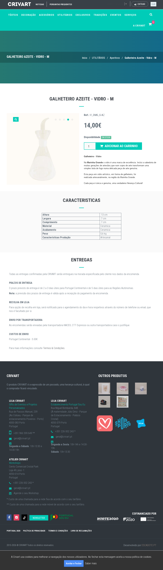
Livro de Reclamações (81, 531)
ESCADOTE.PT (149, 545)
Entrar (141, 4)
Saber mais (91, 563)
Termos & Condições (53, 348)
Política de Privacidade (34, 531)
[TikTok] (24, 517)
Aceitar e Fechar (74, 563)
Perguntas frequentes (61, 4)
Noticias (40, 4)
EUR (153, 4)
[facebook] (9, 517)
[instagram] (16, 517)
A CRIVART (139, 25)
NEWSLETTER (39, 518)
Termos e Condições (58, 531)
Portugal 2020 (13, 531)
